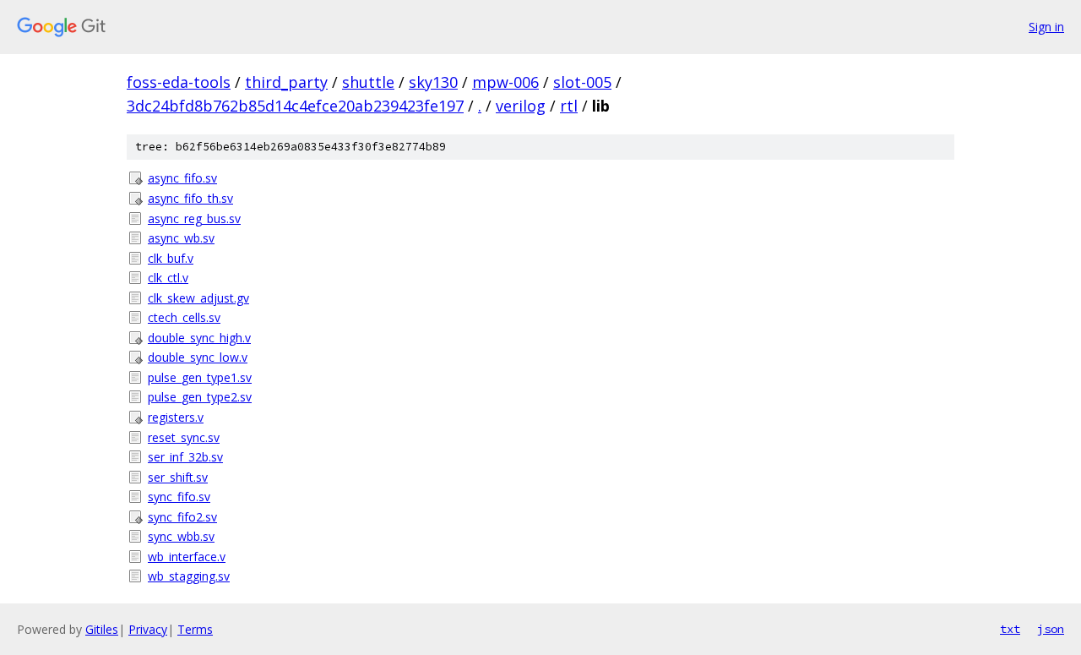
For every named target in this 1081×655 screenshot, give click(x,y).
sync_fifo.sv (179, 497)
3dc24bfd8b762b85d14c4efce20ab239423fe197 (295, 106)
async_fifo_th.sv (190, 198)
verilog (521, 106)
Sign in (1046, 27)
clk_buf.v (170, 258)
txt (1010, 628)
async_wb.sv (181, 238)
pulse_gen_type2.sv (200, 397)
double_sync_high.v (199, 338)
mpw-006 (505, 82)
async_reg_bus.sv (194, 218)
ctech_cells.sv (184, 317)
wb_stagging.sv (189, 576)
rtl (569, 106)
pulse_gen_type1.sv (200, 377)
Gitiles (101, 629)
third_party (286, 82)
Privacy (147, 629)
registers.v (176, 417)
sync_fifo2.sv (182, 517)
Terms (195, 629)
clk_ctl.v (168, 278)
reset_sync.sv (184, 437)
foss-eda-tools (179, 82)
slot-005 (582, 82)
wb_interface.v (186, 557)
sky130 (433, 82)
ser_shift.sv (178, 477)
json (1050, 628)
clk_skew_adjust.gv (198, 298)
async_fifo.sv (182, 178)
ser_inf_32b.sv (185, 457)
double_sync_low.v (197, 357)
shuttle (368, 82)
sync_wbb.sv (181, 536)
